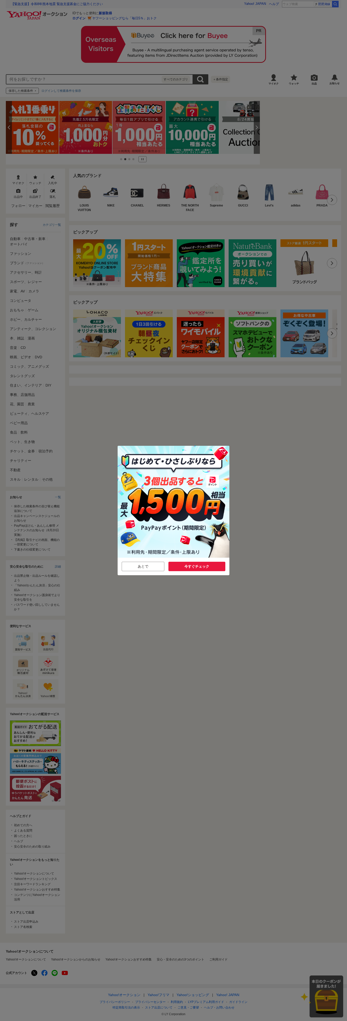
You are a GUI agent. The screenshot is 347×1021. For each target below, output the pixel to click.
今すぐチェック (196, 566)
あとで (143, 566)
